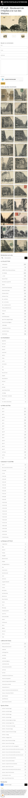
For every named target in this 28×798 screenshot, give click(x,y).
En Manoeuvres (14, 622)
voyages (8, 794)
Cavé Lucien (14, 343)
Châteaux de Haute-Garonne (14, 646)
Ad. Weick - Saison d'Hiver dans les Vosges (14, 740)
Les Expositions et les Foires (14, 328)
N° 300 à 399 (14, 482)
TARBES (14, 313)
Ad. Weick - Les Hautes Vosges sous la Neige (14, 720)
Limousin (14, 584)
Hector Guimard (14, 267)
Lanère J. (14, 361)
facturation (24, 790)
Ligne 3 (14, 414)
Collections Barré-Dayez (14, 290)
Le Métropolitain (14, 264)
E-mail (2, 50)
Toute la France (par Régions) (14, 322)
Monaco (14, 633)
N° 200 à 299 (14, 479)
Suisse (14, 636)
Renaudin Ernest (14, 372)
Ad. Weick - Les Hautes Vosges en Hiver (14, 723)
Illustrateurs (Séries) (14, 293)
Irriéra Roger (14, 393)
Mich (14, 366)
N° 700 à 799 (14, 493)
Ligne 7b (14, 431)
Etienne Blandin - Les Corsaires (14, 395)
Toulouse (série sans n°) (14, 687)
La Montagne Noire (14, 652)
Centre (14, 575)
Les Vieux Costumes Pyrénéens (14, 666)
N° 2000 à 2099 (14, 531)
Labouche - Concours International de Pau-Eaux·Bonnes (14, 752)
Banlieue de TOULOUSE (14, 643)
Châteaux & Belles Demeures (14, 307)
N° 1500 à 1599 (14, 516)
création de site (4, 792)
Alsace (14, 546)
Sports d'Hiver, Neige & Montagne (14, 319)
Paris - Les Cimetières (14, 302)
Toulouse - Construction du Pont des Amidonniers (14, 690)
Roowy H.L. (14, 398)
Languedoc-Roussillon (14, 581)
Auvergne (14, 552)
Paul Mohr (14, 387)
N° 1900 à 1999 (14, 528)
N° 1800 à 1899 (14, 525)
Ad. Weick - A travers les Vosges (14, 708)
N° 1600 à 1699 (14, 519)
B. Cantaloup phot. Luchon (14, 775)
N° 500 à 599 (14, 487)
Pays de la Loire (14, 596)
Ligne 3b (14, 417)
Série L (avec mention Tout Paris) (14, 467)
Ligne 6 (14, 425)
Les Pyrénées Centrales (14, 663)
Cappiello (14, 375)
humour (13, 792)
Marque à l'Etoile (14, 278)
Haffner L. (14, 355)
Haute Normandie (14, 573)
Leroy (14, 384)
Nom (1, 45)
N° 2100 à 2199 (14, 534)
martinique (17, 794)
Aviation (14, 619)
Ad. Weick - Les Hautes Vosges (14, 717)
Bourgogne (14, 555)
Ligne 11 (14, 443)
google (14, 790)
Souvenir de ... (14, 613)
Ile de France (14, 578)
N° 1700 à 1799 (14, 522)
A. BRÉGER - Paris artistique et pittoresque (14, 270)
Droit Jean (14, 346)
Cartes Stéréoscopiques (14, 316)
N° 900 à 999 (14, 499)
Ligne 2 (14, 411)
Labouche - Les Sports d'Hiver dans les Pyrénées (14, 763)
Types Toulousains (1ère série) (14, 701)
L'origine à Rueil (14, 544)
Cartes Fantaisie (14, 334)
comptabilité (18, 790)
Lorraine (14, 587)
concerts (22, 794)
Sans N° (14, 464)
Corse (14, 567)
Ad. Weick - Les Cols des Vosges (14, 714)
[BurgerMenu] (2, 4)
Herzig (14, 358)
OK (26, 258)
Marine (14, 625)
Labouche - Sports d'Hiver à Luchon (14, 766)
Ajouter (2, 83)
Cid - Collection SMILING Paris (14, 401)
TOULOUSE (14, 310)
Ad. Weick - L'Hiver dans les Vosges (14, 728)
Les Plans (14, 454)
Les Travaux (14, 452)
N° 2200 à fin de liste (14, 537)
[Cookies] (2, 795)
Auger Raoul (14, 340)
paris (24, 792)
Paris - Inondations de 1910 (14, 304)
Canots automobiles (14, 616)
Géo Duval (14, 381)
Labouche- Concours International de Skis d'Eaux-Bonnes (14, 769)
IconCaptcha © (21, 80)
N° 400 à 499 (14, 484)
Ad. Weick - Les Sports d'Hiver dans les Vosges (14, 731)
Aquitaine (14, 549)
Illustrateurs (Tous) (14, 296)
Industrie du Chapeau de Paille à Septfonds (14, 681)
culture (21, 792)
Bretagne (14, 561)
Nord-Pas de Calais (14, 593)
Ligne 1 (14, 408)
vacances (5, 790)
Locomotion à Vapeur (14, 331)
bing (2, 790)
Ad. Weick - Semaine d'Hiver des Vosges (14, 743)
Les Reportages (14, 325)
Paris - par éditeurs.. (14, 299)
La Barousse (14, 649)
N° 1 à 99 (14, 473)
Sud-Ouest (14, 672)
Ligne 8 (14, 434)
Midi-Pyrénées (14, 590)
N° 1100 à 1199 (14, 505)
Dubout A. (14, 349)
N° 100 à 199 (14, 476)
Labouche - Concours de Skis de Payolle (14, 760)
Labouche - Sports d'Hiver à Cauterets (14, 772)
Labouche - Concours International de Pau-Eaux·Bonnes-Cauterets (14, 749)
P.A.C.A (14, 604)
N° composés (14, 470)
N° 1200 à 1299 (14, 508)
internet (10, 790)
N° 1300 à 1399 (14, 511)
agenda (9, 792)
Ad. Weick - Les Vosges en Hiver (14, 737)
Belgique (14, 628)
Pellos (14, 369)
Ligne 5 (14, 423)
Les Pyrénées (14, 658)
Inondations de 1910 (14, 610)
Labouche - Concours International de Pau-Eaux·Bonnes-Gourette (14, 754)
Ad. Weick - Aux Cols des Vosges (14, 711)
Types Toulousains (14, 695)
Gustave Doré (14, 352)
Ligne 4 (14, 420)
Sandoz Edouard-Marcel (14, 390)
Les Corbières (14, 655)
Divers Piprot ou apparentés (14, 281)
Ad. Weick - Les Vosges (14, 734)
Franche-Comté (14, 570)
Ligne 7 (14, 428)
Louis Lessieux (14, 363)
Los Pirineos (14, 669)
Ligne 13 (14, 449)
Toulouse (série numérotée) (14, 684)
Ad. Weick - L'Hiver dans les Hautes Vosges (14, 725)
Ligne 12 (14, 446)
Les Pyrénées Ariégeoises (14, 661)
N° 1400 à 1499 (14, 513)
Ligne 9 (14, 437)
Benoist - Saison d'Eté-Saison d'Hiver (14, 778)
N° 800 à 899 (14, 496)
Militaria (14, 284)
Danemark (14, 631)
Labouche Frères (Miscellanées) (14, 287)
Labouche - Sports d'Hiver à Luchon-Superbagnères (14, 746)
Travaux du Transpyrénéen (14, 678)
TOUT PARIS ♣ (14, 273)
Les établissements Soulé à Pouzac (14, 675)
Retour (14, 36)
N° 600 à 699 (14, 490)
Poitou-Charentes (14, 599)
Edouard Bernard (14, 378)
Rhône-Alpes (14, 607)
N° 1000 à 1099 (14, 502)
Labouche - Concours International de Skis (14, 757)
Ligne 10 (14, 440)
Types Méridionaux (14, 698)
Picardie (14, 602)
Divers (14, 457)
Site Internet (3, 55)
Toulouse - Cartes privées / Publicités (14, 693)
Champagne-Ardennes (14, 564)
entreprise (12, 794)
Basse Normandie (14, 558)
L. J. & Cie (14, 275)
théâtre (17, 792)
